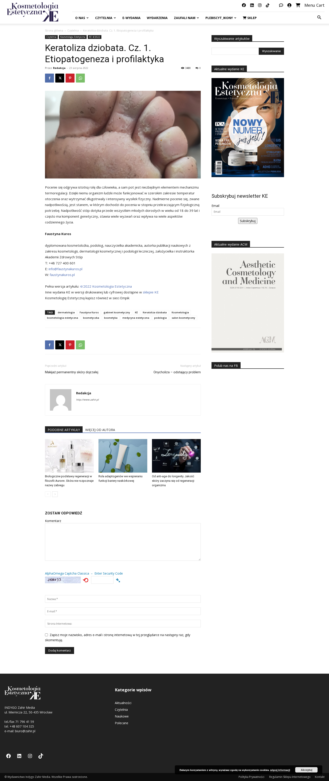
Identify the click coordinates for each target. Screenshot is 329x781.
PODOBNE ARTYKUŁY (64, 430)
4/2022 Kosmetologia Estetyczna (106, 286)
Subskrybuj (248, 221)
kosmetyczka (91, 317)
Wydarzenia (157, 18)
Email (215, 206)
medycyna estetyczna (135, 317)
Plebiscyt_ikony (219, 18)
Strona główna (54, 30)
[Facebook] (49, 78)
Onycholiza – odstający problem (177, 372)
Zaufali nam (184, 18)
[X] (59, 78)
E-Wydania (131, 18)
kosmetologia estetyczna (62, 317)
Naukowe (122, 716)
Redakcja (59, 68)
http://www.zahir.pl (87, 399)
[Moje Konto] (289, 5)
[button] (319, 18)
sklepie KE (151, 292)
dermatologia (66, 312)
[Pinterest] (70, 78)
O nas (80, 18)
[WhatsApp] (80, 78)
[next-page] (55, 494)
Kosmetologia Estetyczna (72, 36)
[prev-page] (48, 494)
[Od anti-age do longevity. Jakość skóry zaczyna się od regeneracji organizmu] (176, 456)
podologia (160, 317)
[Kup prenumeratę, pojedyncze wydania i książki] (298, 5)
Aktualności (123, 703)
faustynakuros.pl (62, 274)
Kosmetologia (180, 312)
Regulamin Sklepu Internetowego (290, 777)
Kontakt (320, 777)
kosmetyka (111, 317)
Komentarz (53, 521)
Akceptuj (306, 770)
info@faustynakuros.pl (65, 269)
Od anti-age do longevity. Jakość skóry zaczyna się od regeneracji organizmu (173, 481)
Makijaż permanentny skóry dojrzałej (71, 372)
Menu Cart (314, 5)
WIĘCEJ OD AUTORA (100, 430)
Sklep (251, 18)
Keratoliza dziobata (155, 312)
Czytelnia (103, 18)
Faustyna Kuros (89, 312)
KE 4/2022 (94, 36)
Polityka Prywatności (252, 777)
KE (136, 312)
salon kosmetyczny (183, 317)
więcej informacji (280, 770)
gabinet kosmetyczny (117, 312)
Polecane (121, 723)
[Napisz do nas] (281, 5)
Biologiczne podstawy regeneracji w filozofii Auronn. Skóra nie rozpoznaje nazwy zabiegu (69, 481)
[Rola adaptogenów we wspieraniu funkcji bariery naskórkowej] (122, 456)
